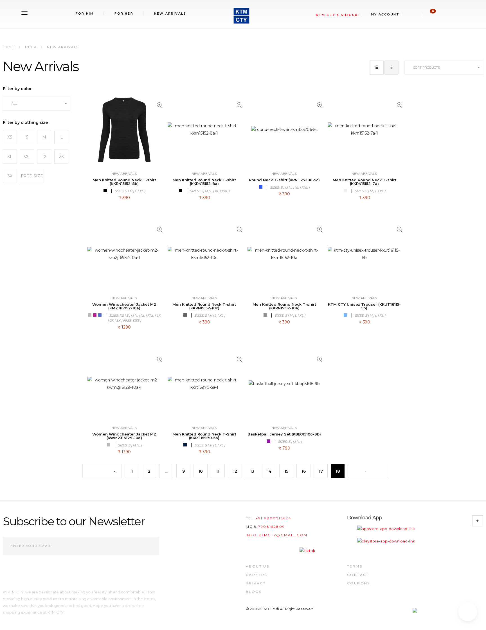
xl (9, 156)
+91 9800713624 (274, 518)
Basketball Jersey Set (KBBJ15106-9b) (284, 434)
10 (200, 471)
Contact (358, 575)
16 (304, 471)
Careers (256, 575)
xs (9, 137)
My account (385, 14)
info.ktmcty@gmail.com (276, 535)
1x (44, 156)
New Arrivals (170, 13)
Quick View (123, 203)
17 (321, 471)
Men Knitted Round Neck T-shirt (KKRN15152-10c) (204, 306)
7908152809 (271, 526)
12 (235, 471)
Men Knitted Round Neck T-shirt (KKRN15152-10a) (284, 306)
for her (123, 13)
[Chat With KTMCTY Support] (467, 611)
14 (269, 471)
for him (85, 13)
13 (252, 471)
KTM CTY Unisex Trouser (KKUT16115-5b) (364, 306)
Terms (354, 566)
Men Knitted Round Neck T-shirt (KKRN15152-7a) (364, 182)
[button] (443, 68)
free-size (32, 175)
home (9, 47)
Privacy (256, 583)
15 (286, 471)
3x (10, 175)
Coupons (358, 583)
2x (61, 156)
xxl (27, 156)
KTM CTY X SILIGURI (337, 15)
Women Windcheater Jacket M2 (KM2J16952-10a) (124, 306)
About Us (257, 566)
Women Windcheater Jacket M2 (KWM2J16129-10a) (124, 436)
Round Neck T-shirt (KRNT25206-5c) (284, 180)
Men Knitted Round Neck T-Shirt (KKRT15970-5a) (204, 436)
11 (217, 471)
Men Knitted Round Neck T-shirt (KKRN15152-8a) (204, 182)
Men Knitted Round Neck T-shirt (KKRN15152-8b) (124, 182)
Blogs (254, 591)
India (31, 47)
